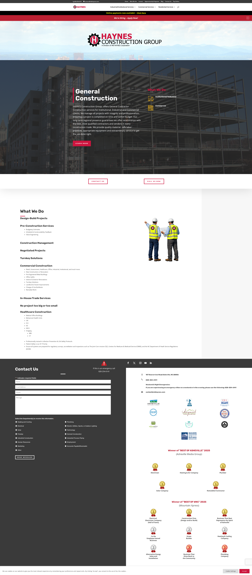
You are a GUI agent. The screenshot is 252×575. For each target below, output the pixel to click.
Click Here (141, 13)
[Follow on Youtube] (145, 363)
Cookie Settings (231, 571)
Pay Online (176, 1)
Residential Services (165, 7)
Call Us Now (154, 181)
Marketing (21, 446)
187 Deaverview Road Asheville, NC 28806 (162, 375)
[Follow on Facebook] (128, 363)
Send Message (25, 457)
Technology (71, 430)
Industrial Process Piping (75, 438)
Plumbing (70, 422)
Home (126, 1)
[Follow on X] (134, 363)
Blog (162, 1)
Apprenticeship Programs (152, 1)
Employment (71, 442)
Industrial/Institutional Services (122, 7)
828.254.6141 (78, 1)
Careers (141, 1)
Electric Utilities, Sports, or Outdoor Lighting (82, 426)
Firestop (20, 434)
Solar (19, 430)
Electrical (21, 426)
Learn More (81, 143)
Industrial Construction (25, 438)
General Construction (74, 434)
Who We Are (133, 1)
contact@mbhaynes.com (155, 392)
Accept (244, 571)
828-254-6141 (151, 380)
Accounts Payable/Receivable (77, 446)
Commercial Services (146, 7)
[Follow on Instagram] (140, 363)
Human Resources (24, 442)
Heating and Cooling (25, 422)
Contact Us (168, 1)
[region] (126, 570)
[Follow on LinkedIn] (151, 363)
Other (19, 450)
